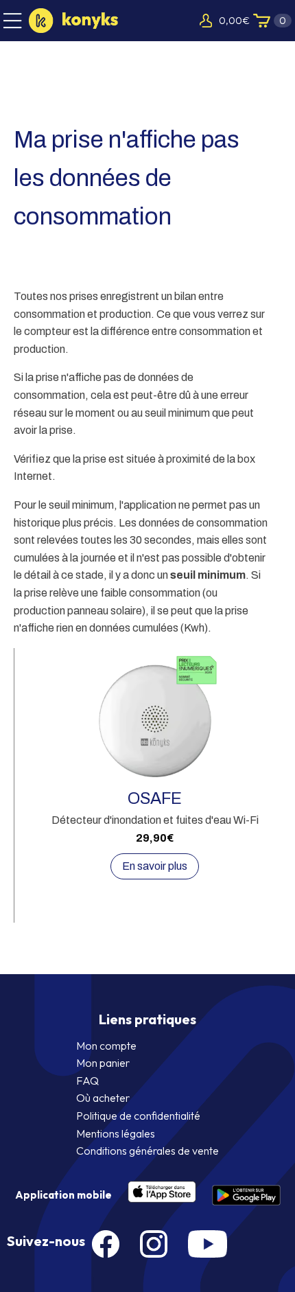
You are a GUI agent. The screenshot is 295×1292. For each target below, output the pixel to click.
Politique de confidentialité (138, 1115)
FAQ (87, 1080)
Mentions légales (115, 1133)
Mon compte (106, 1045)
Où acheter (103, 1098)
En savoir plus (154, 866)
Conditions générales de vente (147, 1150)
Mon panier (103, 1063)
